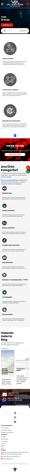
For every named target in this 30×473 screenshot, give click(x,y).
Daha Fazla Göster (15, 154)
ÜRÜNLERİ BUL (23, 30)
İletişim (2, 448)
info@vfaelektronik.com (18, 395)
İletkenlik (3, 445)
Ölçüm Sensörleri (5, 428)
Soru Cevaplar (4, 441)
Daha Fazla (5, 348)
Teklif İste (6, 25)
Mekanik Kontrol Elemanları (7, 432)
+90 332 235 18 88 (15, 400)
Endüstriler (3, 436)
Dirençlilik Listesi (4, 439)
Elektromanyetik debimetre (9, 180)
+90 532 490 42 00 (15, 456)
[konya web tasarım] (15, 470)
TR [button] (27, 4)
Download (3, 443)
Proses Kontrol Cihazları (6, 430)
